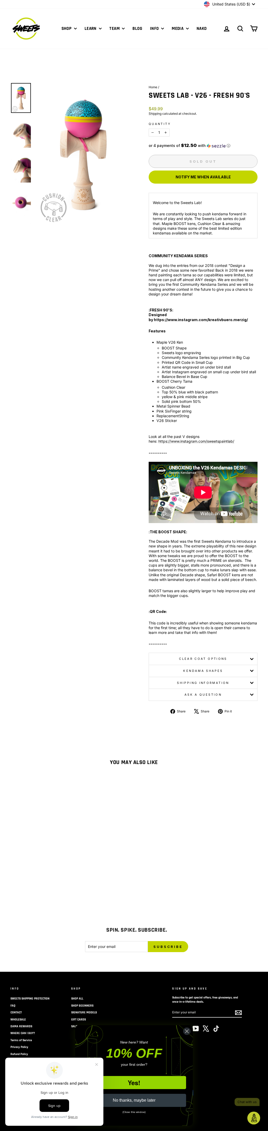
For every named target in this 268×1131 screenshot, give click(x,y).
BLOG (137, 28)
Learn (91, 28)
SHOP (67, 28)
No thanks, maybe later (134, 1100)
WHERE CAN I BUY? (22, 1033)
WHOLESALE (18, 1020)
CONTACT (16, 1012)
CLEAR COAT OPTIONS (203, 659)
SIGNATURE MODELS (84, 1012)
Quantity (160, 124)
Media (178, 28)
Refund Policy (19, 1054)
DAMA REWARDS (21, 1026)
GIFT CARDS (78, 1020)
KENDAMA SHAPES (203, 671)
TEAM (115, 28)
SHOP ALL (77, 999)
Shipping (155, 114)
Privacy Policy (19, 1047)
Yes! (134, 1082)
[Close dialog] (187, 1031)
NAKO (202, 28)
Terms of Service (21, 1040)
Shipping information (203, 683)
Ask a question (203, 694)
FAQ (12, 1006)
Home (153, 87)
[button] (203, 145)
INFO (155, 28)
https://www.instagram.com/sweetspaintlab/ (196, 441)
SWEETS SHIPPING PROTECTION (29, 999)
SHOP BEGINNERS (82, 1006)
